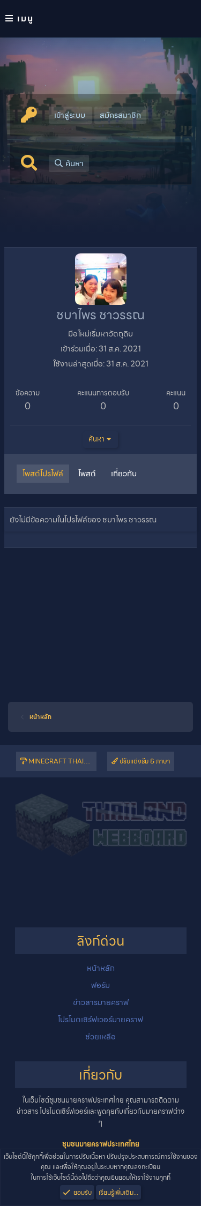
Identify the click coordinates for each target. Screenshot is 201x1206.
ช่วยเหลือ (100, 1036)
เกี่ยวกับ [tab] (124, 473)
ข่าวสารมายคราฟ (101, 1002)
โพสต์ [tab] (87, 473)
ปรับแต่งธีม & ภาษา (144, 761)
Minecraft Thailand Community (61, 761)
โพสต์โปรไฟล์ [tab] (43, 473)
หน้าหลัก (101, 968)
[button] (100, 19)
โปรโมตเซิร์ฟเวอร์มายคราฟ (100, 1019)
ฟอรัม (100, 985)
